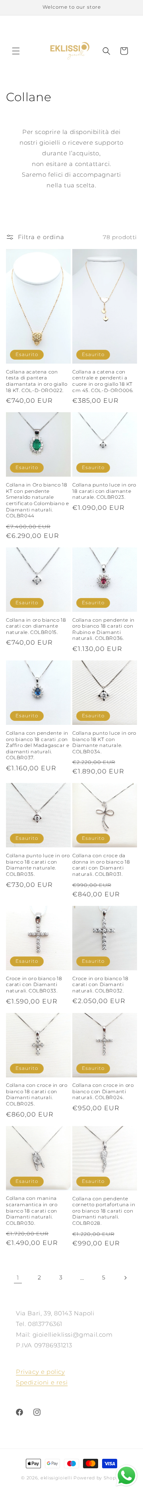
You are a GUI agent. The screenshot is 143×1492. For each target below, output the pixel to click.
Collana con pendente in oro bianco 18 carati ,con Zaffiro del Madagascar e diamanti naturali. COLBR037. (37, 745)
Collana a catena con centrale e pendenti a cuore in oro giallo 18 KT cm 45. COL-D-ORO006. (102, 381)
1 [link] (18, 1277)
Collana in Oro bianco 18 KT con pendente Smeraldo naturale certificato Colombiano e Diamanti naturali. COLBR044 (37, 500)
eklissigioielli (56, 1478)
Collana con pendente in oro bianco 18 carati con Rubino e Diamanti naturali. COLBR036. (103, 629)
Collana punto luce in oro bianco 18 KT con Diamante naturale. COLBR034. (104, 742)
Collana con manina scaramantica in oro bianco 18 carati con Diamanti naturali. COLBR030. (31, 1210)
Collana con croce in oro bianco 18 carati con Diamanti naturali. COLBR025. (36, 1094)
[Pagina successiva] (125, 1277)
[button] (16, 51)
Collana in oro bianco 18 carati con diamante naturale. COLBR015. (36, 626)
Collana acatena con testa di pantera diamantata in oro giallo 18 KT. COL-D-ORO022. (36, 381)
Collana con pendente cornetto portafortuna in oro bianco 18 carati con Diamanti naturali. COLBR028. (103, 1211)
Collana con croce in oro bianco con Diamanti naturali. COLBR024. (102, 1091)
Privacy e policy (40, 1371)
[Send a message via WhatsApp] (126, 1475)
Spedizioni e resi (42, 1382)
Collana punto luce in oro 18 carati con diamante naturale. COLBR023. (104, 491)
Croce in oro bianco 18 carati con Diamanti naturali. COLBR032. (100, 984)
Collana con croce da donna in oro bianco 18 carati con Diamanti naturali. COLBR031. (101, 865)
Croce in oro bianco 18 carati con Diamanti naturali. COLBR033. (34, 984)
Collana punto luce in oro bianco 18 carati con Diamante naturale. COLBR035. (38, 865)
